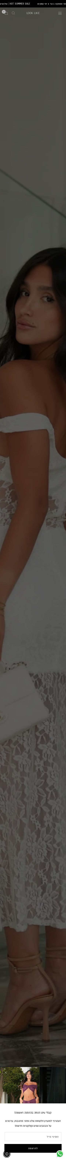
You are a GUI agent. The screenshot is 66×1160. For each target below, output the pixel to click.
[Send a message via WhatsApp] (60, 1154)
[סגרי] (5, 1072)
